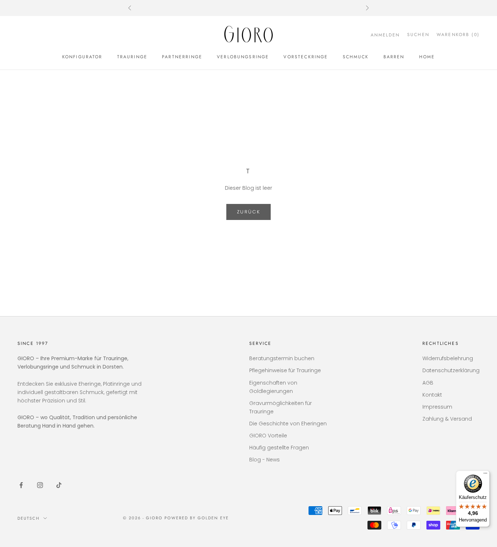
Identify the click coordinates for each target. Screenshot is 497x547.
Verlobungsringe (243, 57)
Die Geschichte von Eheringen (288, 423)
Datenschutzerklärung (451, 370)
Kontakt (432, 394)
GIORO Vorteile (268, 435)
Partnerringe (182, 57)
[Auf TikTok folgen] (59, 485)
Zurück (248, 211)
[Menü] (485, 475)
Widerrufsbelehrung (447, 358)
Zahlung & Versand (447, 418)
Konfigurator (82, 57)
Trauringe (132, 57)
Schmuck (356, 57)
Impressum (437, 406)
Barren (394, 57)
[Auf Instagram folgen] (40, 485)
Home (427, 57)
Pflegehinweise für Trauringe (285, 370)
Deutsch (28, 518)
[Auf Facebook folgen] (21, 485)
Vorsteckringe (305, 57)
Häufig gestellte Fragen (279, 447)
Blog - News (264, 459)
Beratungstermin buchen (281, 358)
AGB (427, 382)
